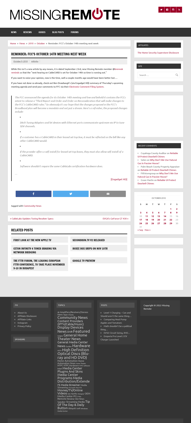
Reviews (27, 32)
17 (140, 219)
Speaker (61, 401)
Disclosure (174, 52)
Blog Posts (58, 32)
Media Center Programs (67, 376)
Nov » (147, 229)
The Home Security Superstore (153, 52)
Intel (59, 368)
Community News (32, 205)
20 (158, 219)
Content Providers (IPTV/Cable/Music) (70, 322)
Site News (79, 398)
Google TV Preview (84, 261)
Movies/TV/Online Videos (70, 391)
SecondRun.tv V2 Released (89, 240)
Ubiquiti (72, 408)
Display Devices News (70, 329)
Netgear (81, 394)
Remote (62, 398)
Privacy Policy (24, 326)
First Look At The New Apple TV (32, 240)
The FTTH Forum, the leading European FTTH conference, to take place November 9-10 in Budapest (39, 264)
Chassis (71, 315)
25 (146, 223)
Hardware (81, 345)
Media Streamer (70, 384)
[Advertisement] (159, 116)
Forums (75, 32)
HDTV (59, 350)
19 (152, 219)
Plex (79, 396)
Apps (65, 314)
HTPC (60, 365)
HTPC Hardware (71, 365)
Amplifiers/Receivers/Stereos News (72, 313)
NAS (69, 394)
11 (146, 216)
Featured (81, 331)
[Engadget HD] (119, 179)
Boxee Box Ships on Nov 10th (90, 248)
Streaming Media (75, 401)
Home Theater (81, 363)
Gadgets (60, 336)
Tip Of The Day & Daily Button (73, 404)
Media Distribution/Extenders (73, 381)
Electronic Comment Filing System (86, 86)
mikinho (34, 61)
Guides (42, 32)
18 (146, 219)
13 (158, 216)
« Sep (140, 229)
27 (158, 223)
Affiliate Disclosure (27, 315)
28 (165, 223)
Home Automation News (70, 361)
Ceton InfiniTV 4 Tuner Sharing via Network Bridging (34, 250)
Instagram (23, 322)
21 (165, 219)
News (13, 32)
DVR (70, 331)
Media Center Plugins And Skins (70, 369)
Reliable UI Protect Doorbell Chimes (158, 169)
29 (171, 223)
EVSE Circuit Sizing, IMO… (117, 332)
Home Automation (67, 360)
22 (171, 219)
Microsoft (71, 387)
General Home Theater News (72, 337)
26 (152, 223)
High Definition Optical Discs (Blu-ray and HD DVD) (73, 353)
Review (70, 398)
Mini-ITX (79, 387)
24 (140, 223)
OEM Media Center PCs (73, 394)
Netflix (74, 393)
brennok (119, 68)
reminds (15, 72)
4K (58, 312)
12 (152, 216)
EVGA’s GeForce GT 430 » (115, 218)
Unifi (78, 408)
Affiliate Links (24, 319)
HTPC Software (84, 365)
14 (165, 216)
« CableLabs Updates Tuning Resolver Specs (31, 218)
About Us (22, 312)
